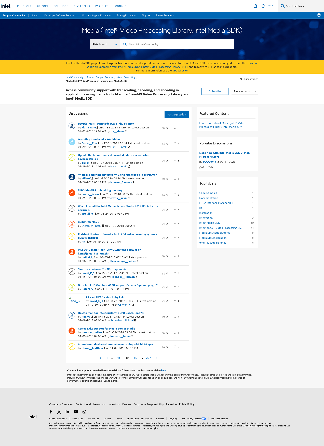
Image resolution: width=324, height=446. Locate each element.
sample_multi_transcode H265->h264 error (106, 123)
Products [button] (24, 6)
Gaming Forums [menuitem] (125, 15)
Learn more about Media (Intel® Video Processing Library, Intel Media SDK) (222, 125)
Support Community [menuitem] (14, 15)
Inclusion (171, 404)
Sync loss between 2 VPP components (102, 269)
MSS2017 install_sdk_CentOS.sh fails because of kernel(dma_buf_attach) (109, 251)
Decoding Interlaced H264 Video (99, 139)
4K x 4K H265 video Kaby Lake (105, 297)
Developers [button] (82, 6)
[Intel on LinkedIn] (67, 412)
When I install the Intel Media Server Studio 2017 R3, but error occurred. (118, 208)
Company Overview (61, 404)
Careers (126, 404)
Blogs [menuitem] (145, 15)
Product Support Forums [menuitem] (95, 15)
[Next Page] (156, 358)
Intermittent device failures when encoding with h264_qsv (115, 344)
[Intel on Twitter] (59, 412)
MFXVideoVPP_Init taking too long (100, 190)
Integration (206, 218)
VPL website (180, 70)
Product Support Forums (100, 77)
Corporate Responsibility (149, 404)
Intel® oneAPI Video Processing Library (222, 228)
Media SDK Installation (212, 238)
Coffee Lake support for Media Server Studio (106, 328)
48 (118, 358)
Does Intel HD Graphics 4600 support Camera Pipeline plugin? (118, 285)
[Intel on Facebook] (51, 412)
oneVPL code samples (212, 242)
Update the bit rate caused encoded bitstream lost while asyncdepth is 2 (114, 157)
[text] (200, 167)
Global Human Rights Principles (257, 425)
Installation (205, 213)
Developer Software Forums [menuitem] (59, 15)
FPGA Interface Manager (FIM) (217, 203)
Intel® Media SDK (209, 223)
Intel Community (74, 77)
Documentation (208, 198)
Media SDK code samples (214, 232)
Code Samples (208, 193)
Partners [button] (101, 6)
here (163, 370)
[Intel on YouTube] (76, 412)
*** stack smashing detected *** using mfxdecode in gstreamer (117, 174)
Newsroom (99, 404)
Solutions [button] (61, 6)
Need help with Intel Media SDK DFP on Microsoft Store (224, 154)
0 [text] (203, 167)
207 (148, 358)
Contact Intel (83, 404)
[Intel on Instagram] (84, 412)
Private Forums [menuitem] (164, 15)
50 (136, 358)
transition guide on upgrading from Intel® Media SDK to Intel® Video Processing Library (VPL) (172, 65)
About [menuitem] (35, 15)
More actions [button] (242, 91)
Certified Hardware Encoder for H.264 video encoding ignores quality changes (117, 236)
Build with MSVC (88, 222)
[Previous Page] (101, 358)
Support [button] (42, 6)
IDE (201, 208)
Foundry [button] (120, 6)
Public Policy (186, 404)
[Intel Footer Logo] (33, 416)
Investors (114, 404)
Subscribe (215, 91)
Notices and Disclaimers (110, 425)
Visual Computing (126, 77)
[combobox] (177, 44)
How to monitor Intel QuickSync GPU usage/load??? (111, 313)
